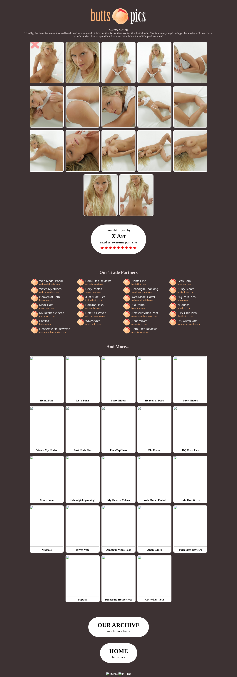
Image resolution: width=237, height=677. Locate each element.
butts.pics (118, 653)
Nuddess (184, 306)
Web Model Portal (51, 282)
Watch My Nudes (50, 290)
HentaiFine (138, 282)
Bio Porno (138, 306)
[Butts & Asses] (118, 26)
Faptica (45, 322)
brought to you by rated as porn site (118, 239)
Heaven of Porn (49, 298)
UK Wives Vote (189, 322)
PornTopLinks (94, 306)
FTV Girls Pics (187, 314)
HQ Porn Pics (187, 298)
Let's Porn (184, 282)
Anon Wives (139, 322)
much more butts (119, 627)
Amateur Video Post (144, 314)
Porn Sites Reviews (98, 282)
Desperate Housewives (54, 330)
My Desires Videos (51, 314)
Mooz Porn (46, 306)
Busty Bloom (186, 290)
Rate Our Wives (95, 314)
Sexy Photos (93, 290)
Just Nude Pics (95, 298)
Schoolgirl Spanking (144, 290)
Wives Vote (93, 322)
